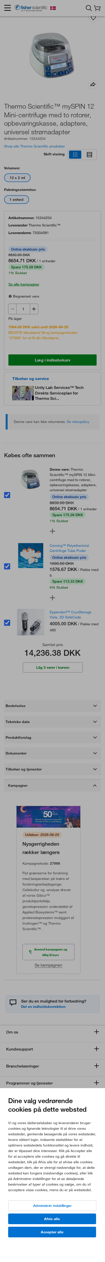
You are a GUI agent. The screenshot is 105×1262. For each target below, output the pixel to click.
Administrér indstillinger (52, 1205)
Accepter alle (52, 1232)
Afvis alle (52, 1219)
